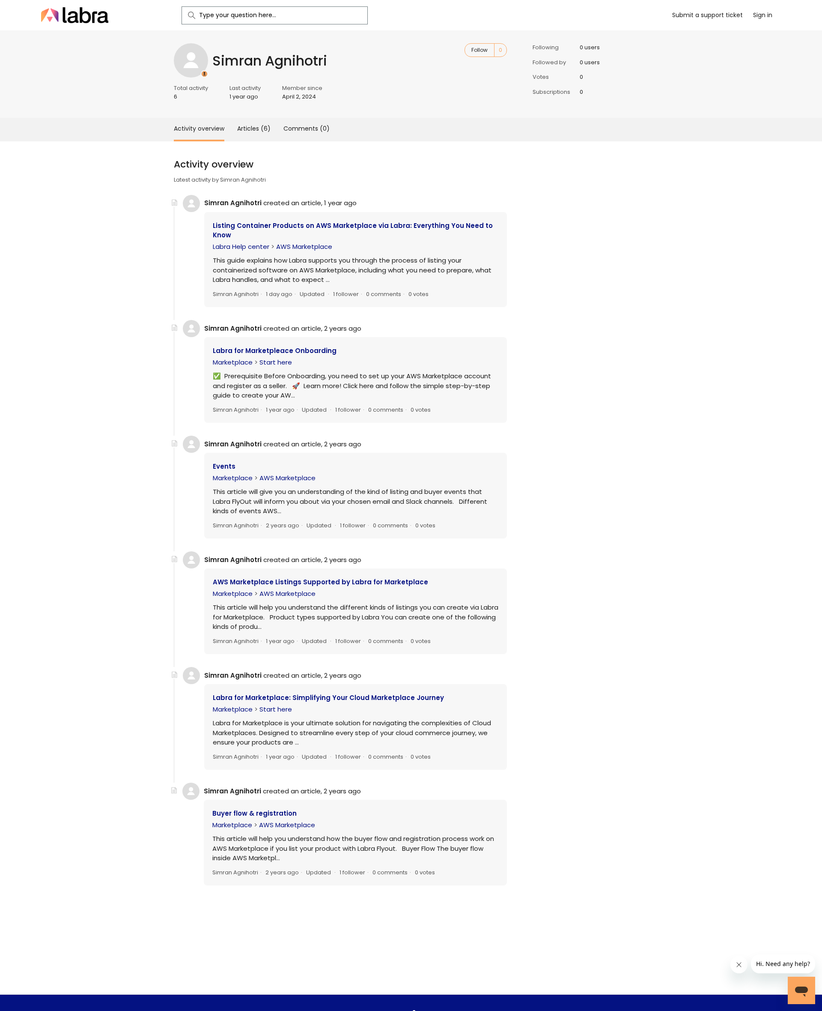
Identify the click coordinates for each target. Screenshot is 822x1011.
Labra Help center (241, 246)
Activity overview (199, 128)
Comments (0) (306, 128)
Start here (275, 362)
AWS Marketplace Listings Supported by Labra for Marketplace (320, 581)
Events (224, 466)
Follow (479, 50)
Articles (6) (254, 128)
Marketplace (233, 362)
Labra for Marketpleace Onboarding (275, 350)
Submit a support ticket (707, 15)
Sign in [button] (762, 15)
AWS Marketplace (304, 246)
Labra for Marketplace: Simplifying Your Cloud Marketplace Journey (328, 697)
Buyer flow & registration (254, 813)
